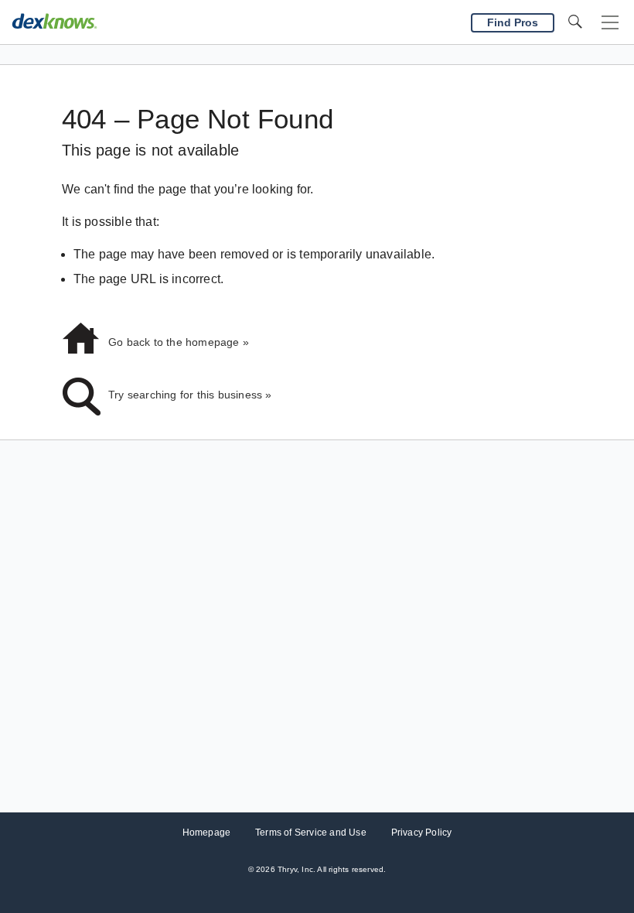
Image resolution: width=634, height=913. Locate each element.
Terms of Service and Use (310, 832)
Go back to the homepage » (178, 342)
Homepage (206, 832)
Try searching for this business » (190, 394)
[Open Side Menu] (610, 22)
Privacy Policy (421, 832)
